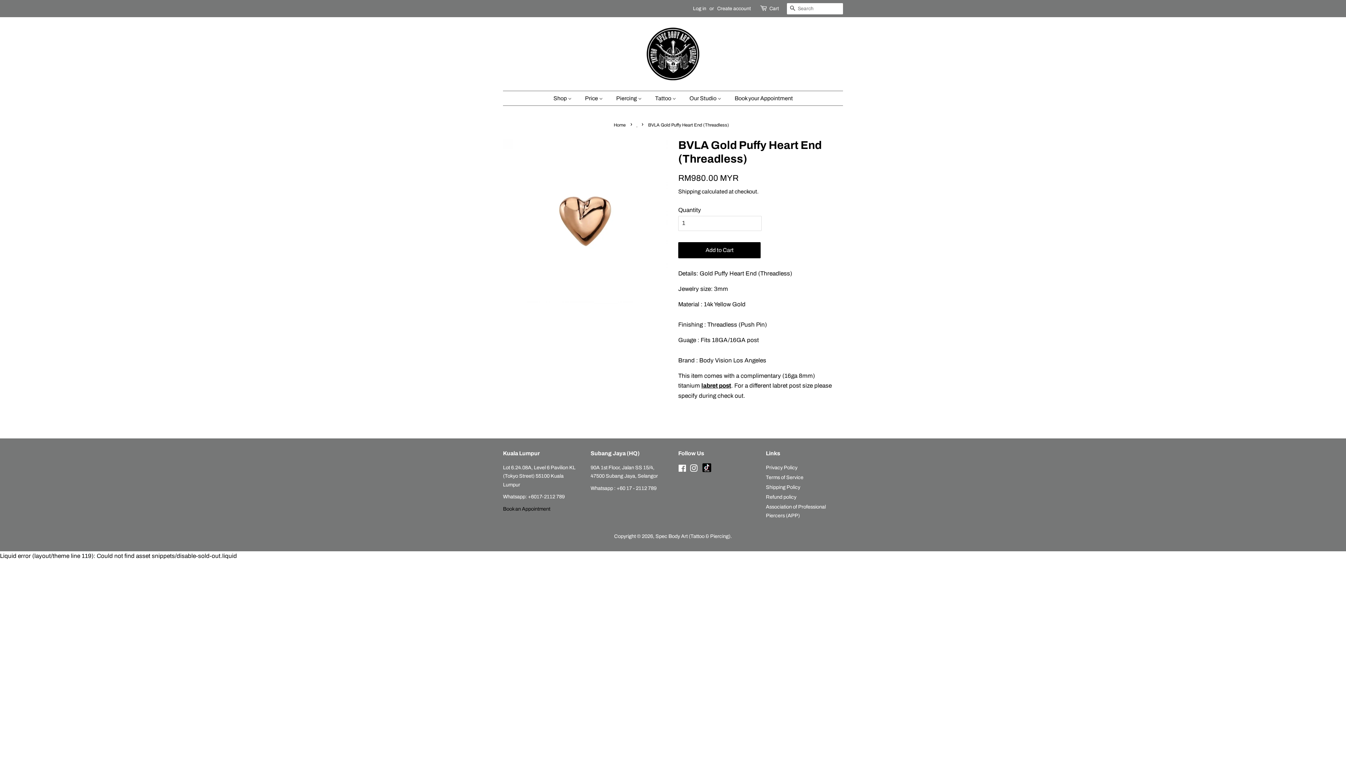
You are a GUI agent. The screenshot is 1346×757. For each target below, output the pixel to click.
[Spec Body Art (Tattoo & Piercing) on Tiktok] (706, 470)
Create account (734, 8)
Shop (560, 98)
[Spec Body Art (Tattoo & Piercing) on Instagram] (694, 469)
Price (592, 98)
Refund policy (781, 497)
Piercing (627, 98)
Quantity (689, 210)
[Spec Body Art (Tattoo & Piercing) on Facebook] (682, 469)
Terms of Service (784, 477)
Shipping (689, 192)
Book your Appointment (764, 98)
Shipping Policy (783, 487)
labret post (716, 385)
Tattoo (663, 98)
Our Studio (703, 98)
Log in (699, 8)
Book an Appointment (526, 509)
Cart (774, 8)
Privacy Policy (781, 467)
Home (620, 125)
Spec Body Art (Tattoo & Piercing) (692, 536)
